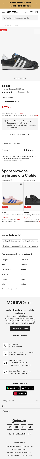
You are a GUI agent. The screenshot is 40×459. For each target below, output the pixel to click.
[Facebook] (23, 427)
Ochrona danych (26, 455)
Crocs (22, 279)
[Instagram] (9, 427)
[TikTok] (30, 427)
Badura (23, 284)
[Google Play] (13, 388)
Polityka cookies (13, 455)
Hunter (23, 269)
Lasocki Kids (6, 269)
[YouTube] (16, 427)
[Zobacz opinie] (37, 150)
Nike (3, 284)
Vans (4, 264)
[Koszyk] (36, 11)
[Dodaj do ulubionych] (37, 31)
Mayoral (5, 274)
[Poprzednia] (3, 4)
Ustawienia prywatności (24, 446)
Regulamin (10, 446)
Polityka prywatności (19, 449)
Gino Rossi (24, 260)
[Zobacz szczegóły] (37, 143)
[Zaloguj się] (26, 11)
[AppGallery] (20, 393)
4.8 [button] (15, 92)
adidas (6, 85)
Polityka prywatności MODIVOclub (19, 452)
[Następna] (37, 4)
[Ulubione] (31, 11)
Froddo (23, 274)
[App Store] (27, 388)
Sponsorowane (6, 180)
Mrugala (5, 260)
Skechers (23, 264)
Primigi (4, 279)
